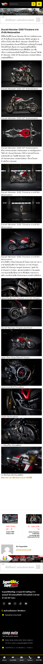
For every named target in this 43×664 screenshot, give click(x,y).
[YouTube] (9, 604)
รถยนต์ (22, 660)
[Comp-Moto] (10, 634)
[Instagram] (15, 604)
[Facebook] (4, 604)
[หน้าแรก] (4, 657)
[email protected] (23, 550)
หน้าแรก (4, 660)
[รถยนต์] (21, 657)
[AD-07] (21, 19)
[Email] (26, 604)
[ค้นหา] (34, 4)
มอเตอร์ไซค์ (13, 660)
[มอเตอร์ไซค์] (13, 657)
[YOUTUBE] (39, 657)
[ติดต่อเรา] (30, 657)
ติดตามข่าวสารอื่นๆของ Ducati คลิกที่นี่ (16, 478)
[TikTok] (20, 604)
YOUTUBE (39, 660)
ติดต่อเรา (30, 660)
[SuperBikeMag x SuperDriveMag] (11, 584)
